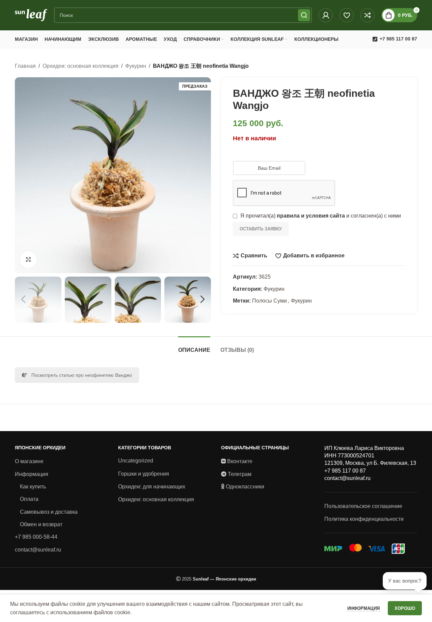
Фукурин (135, 66)
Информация (31, 474)
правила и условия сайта (311, 216)
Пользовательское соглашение (363, 506)
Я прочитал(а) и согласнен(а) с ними (320, 216)
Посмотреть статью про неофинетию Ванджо (81, 375)
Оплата (29, 499)
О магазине (29, 461)
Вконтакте (239, 461)
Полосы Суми (269, 301)
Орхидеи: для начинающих (151, 486)
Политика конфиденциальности (364, 519)
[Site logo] (31, 15)
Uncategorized (135, 460)
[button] (23, 299)
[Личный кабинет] (325, 15)
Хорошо (405, 608)
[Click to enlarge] (28, 259)
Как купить (33, 486)
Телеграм (239, 474)
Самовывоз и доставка (49, 512)
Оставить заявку (261, 228)
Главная (25, 66)
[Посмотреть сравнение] (367, 15)
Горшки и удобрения (143, 474)
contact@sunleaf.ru (38, 550)
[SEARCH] (304, 15)
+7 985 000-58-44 (36, 537)
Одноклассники (245, 486)
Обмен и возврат (41, 524)
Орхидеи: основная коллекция (80, 66)
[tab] (194, 346)
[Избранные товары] (346, 15)
